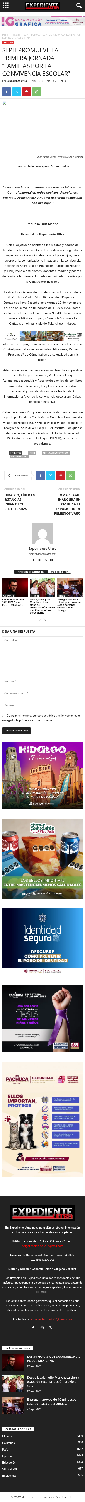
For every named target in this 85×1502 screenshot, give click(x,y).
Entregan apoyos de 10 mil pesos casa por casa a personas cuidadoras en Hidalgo (69, 605)
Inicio (5, 34)
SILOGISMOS (11, 1469)
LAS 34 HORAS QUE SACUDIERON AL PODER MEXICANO (13, 602)
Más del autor (59, 571)
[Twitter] (16, 91)
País (5, 1449)
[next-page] (45, 620)
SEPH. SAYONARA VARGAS (55, 453)
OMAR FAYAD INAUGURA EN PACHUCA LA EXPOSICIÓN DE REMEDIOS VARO (67, 504)
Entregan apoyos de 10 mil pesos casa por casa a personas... (51, 1401)
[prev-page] (40, 620)
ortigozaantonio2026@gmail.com (42, 1246)
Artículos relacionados (31, 571)
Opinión (7, 1456)
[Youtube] (51, 560)
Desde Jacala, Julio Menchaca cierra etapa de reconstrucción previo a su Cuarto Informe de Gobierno (42, 606)
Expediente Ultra (17, 80)
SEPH (32, 453)
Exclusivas (9, 1475)
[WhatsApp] (36, 91)
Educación (8, 1462)
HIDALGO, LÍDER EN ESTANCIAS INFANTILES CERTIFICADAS (19, 502)
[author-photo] (42, 533)
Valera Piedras (19, 456)
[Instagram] (40, 560)
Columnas (8, 595)
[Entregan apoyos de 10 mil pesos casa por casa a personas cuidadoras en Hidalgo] (70, 587)
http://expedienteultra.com (42, 554)
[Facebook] (6, 91)
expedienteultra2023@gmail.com (51, 1319)
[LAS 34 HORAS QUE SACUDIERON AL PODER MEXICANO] (15, 587)
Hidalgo (16, 34)
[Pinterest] (26, 91)
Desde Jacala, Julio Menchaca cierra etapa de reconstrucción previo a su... (53, 1381)
